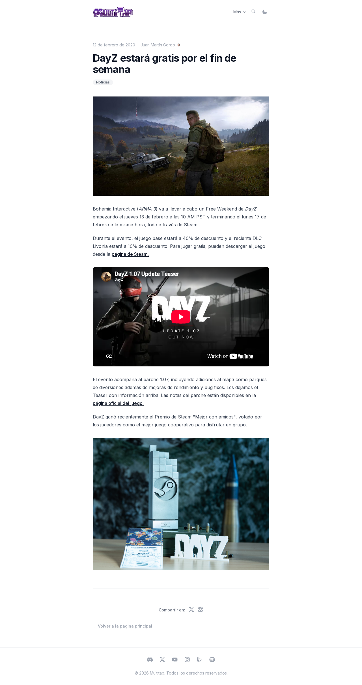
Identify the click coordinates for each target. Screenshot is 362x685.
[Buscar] (253, 11)
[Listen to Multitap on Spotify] (212, 660)
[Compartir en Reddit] (200, 610)
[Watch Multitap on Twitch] (199, 660)
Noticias (103, 82)
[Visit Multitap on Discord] (150, 660)
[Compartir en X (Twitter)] (191, 610)
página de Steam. (130, 254)
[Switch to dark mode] (264, 11)
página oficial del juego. (118, 403)
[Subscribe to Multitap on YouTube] (175, 660)
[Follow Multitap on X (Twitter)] (162, 660)
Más (237, 11)
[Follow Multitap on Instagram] (187, 660)
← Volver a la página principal (122, 626)
